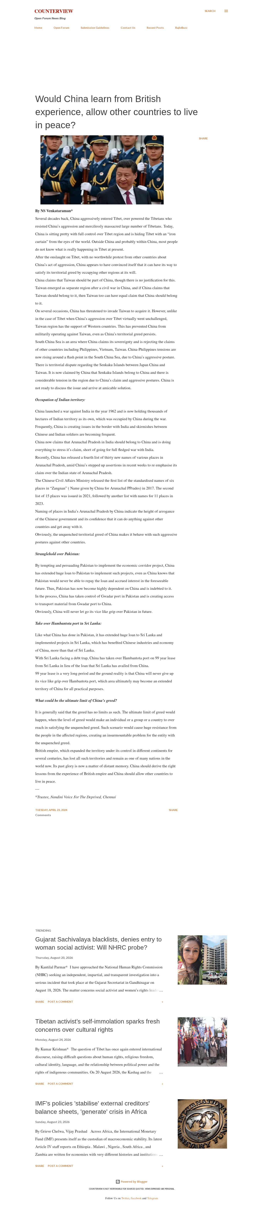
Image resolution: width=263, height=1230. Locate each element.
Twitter (125, 1198)
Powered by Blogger (133, 1181)
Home (38, 27)
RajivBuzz (181, 27)
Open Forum (61, 27)
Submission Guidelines (95, 27)
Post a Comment (60, 1001)
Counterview (53, 11)
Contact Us (128, 27)
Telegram (152, 1198)
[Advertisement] (131, 61)
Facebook (136, 1198)
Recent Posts (155, 27)
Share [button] (203, 138)
